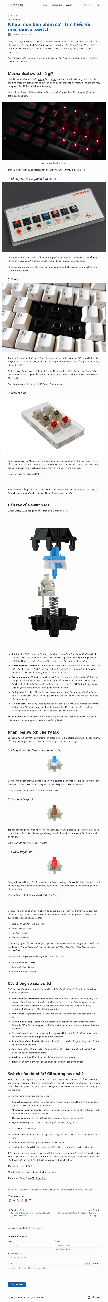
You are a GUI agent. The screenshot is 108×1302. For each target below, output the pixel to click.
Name (11, 1241)
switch (80, 1189)
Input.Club (41, 1178)
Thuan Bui (15, 5)
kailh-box (37, 1189)
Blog (45, 5)
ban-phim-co (15, 19)
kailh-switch (50, 1189)
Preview (96, 1263)
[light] (98, 5)
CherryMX (30, 1178)
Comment (13, 1263)
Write (88, 1263)
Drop (22, 1178)
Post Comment (16, 1284)
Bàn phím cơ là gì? (47, 79)
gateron (26, 1189)
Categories (57, 5)
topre (89, 1189)
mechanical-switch (66, 1189)
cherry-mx (14, 1189)
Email (58, 1241)
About (69, 5)
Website (15, 1253)
